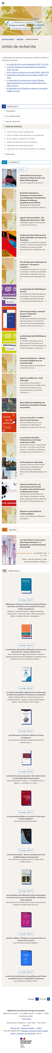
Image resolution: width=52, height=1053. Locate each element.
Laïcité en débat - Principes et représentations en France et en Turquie (26, 939)
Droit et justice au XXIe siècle (31, 462)
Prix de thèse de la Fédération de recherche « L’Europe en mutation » (33, 264)
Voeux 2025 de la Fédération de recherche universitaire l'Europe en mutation (33, 405)
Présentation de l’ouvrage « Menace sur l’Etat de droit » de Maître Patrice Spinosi (32, 178)
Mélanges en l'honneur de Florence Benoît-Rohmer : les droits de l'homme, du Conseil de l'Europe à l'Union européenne (26, 606)
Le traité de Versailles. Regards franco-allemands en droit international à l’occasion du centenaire (26, 693)
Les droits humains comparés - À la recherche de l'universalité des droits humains (26, 777)
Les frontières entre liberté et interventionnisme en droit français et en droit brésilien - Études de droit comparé (26, 897)
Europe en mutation (8, 39)
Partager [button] (31, 999)
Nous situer (27, 1019)
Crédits (38, 1028)
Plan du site (15, 1028)
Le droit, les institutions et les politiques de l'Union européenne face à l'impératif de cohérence (26, 977)
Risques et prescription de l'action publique (30, 512)
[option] (26, 178)
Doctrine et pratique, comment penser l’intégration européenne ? (32, 314)
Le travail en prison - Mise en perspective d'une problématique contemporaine (26, 856)
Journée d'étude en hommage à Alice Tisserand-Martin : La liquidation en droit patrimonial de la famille (33, 543)
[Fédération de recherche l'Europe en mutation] (7, 22)
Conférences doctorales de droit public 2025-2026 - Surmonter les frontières (33, 237)
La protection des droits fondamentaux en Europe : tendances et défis (31, 440)
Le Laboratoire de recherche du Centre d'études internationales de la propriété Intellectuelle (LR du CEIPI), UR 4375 (26, 83)
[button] (37, 999)
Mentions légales (27, 1028)
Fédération (20, 39)
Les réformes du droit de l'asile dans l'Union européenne (26, 736)
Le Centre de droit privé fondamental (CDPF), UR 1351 (27, 64)
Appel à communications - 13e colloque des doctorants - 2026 (32, 219)
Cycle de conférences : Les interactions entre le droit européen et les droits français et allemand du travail (32, 488)
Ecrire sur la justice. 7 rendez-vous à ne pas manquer (32, 419)
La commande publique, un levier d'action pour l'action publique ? (26, 817)
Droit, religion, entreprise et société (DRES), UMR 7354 (28, 72)
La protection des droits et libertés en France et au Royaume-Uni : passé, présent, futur (26, 650)
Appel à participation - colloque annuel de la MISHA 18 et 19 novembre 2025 (32, 360)
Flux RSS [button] (43, 999)
